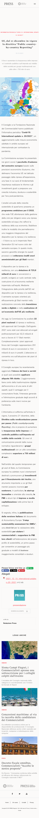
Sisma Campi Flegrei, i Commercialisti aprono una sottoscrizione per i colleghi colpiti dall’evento (18, 671)
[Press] (8, 4)
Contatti (24, 802)
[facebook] (12, 794)
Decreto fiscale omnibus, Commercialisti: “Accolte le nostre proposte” (18, 766)
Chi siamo (15, 802)
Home (7, 802)
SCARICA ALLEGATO (17, 611)
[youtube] (27, 794)
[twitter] (19, 794)
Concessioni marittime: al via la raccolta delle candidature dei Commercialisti (19, 717)
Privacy (32, 802)
